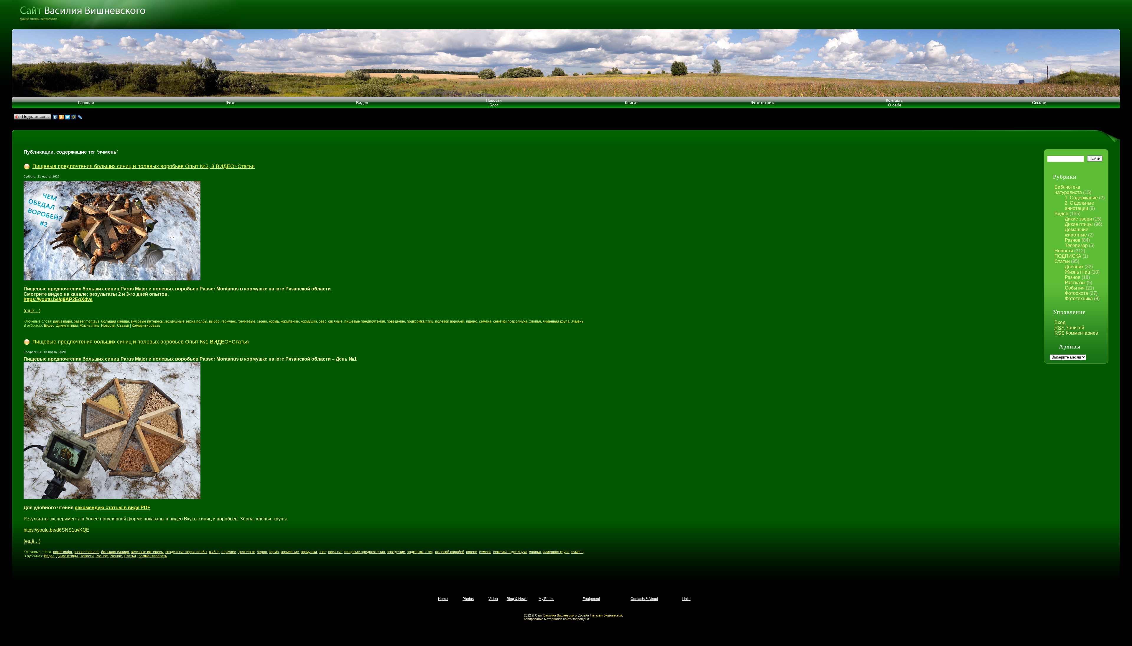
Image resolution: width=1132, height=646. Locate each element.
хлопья (535, 321)
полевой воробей (449, 321)
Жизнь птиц (1077, 271)
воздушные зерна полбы (186, 321)
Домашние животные (1076, 232)
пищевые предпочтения (364, 321)
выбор (214, 321)
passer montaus (86, 321)
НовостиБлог (494, 102)
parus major (62, 321)
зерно (262, 321)
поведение (396, 321)
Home (443, 599)
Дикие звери (1078, 218)
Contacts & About (644, 599)
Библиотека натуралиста (1068, 190)
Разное (1072, 240)
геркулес (228, 321)
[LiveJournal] (80, 117)
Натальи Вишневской (606, 615)
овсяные (335, 321)
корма (274, 321)
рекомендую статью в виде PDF (112, 507)
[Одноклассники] (61, 117)
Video (493, 599)
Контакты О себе (895, 102)
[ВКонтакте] (55, 117)
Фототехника (763, 102)
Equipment (591, 599)
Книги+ (631, 102)
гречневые (246, 321)
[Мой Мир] (74, 117)
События (1075, 287)
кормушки (309, 321)
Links (686, 599)
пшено (471, 321)
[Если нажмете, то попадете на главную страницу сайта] (566, 14)
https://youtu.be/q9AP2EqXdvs (58, 299)
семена (485, 321)
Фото (231, 102)
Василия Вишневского (560, 615)
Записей (1069, 327)
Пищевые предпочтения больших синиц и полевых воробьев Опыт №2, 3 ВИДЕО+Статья (143, 166)
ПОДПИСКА (1067, 256)
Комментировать (146, 325)
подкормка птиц (420, 321)
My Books (546, 599)
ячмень (577, 321)
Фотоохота (1076, 293)
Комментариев (1076, 333)
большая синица (115, 321)
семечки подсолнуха (510, 321)
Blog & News (517, 599)
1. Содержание (1081, 197)
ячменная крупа (556, 321)
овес (322, 321)
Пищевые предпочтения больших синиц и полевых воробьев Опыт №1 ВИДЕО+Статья (140, 342)
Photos (468, 599)
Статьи (1062, 261)
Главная (86, 102)
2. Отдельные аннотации (1079, 205)
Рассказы (1075, 282)
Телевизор (1076, 245)
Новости (1063, 250)
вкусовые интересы (147, 321)
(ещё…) (32, 310)
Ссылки (1039, 102)
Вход (1059, 322)
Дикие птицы (1079, 224)
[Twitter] (68, 117)
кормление (290, 321)
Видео (362, 102)
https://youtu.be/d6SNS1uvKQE (56, 529)
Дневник (1074, 266)
